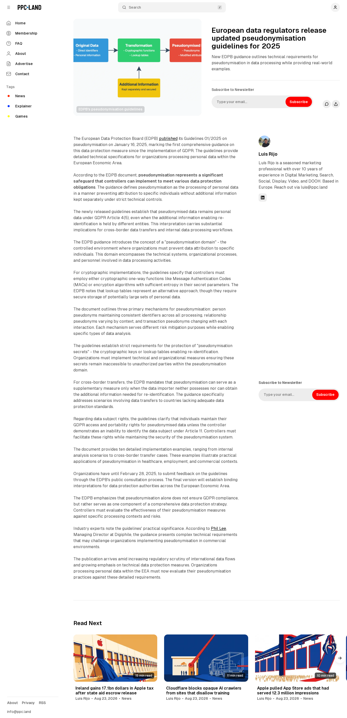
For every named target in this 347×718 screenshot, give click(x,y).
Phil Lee (218, 528)
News (127, 698)
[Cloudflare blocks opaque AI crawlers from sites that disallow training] (206, 658)
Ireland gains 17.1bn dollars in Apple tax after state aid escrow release (114, 690)
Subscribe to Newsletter (233, 90)
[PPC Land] (29, 7)
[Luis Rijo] (264, 141)
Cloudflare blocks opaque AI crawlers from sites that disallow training (203, 690)
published (168, 138)
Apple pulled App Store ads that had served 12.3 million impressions (293, 690)
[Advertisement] (297, 290)
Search (135, 7)
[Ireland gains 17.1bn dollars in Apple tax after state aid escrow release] (115, 658)
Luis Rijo (268, 154)
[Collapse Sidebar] (8, 7)
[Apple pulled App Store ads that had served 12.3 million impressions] (297, 658)
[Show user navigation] (335, 7)
